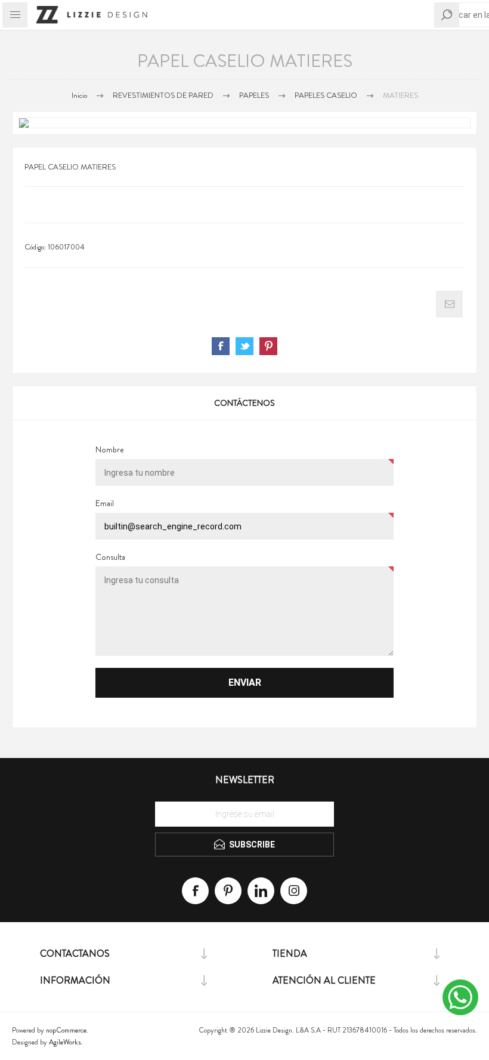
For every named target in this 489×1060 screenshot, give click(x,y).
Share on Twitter (244, 346)
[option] (244, 123)
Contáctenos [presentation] (244, 403)
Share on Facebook (221, 346)
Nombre (109, 449)
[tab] (244, 403)
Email (104, 503)
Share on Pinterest (268, 346)
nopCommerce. (67, 1030)
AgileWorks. (66, 1042)
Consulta (110, 556)
